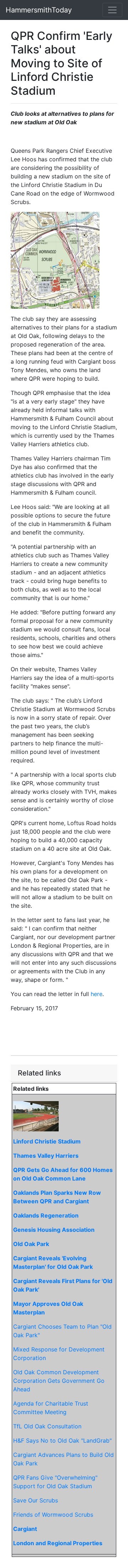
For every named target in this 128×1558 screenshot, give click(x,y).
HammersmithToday (39, 10)
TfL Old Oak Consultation (47, 1426)
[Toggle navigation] (112, 10)
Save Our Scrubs (35, 1500)
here (96, 993)
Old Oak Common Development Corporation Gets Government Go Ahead (59, 1381)
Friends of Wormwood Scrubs (53, 1514)
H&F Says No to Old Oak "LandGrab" (62, 1440)
